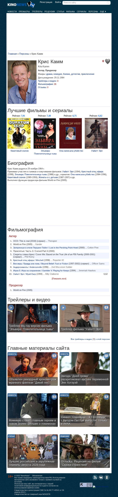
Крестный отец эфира (92, 171)
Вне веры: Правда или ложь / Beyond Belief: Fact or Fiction (40, 263)
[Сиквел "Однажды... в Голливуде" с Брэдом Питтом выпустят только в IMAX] (85, 410)
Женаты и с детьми (48, 177)
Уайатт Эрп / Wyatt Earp (24, 274)
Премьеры (24, 12)
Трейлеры (37, 12)
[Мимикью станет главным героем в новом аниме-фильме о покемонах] (32, 410)
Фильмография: (47, 84)
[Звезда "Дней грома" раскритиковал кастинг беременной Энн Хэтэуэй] (85, 369)
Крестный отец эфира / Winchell (28, 260)
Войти (58, 2)
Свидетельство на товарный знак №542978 (32, 494)
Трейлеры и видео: (48, 81)
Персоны (93, 12)
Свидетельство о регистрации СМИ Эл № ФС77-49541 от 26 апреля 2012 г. (39, 491)
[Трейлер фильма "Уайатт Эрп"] (85, 318)
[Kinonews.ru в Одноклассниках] (107, 477)
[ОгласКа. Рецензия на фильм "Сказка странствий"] (85, 451)
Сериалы (81, 12)
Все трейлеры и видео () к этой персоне (90, 339)
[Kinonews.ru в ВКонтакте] (101, 477)
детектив (75, 74)
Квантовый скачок (20, 151)
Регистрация (46, 2)
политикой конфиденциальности (27, 486)
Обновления (37, 476)
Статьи (60, 12)
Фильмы (70, 12)
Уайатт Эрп (97, 151)
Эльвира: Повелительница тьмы (45, 152)
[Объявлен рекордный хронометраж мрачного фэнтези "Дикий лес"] (32, 369)
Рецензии (49, 12)
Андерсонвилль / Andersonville (27, 267)
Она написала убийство (71, 151)
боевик (66, 74)
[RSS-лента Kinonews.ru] (95, 477)
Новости (12, 12)
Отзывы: (43, 87)
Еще (102, 12)
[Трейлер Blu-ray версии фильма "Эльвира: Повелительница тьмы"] (32, 318)
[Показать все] (59, 278)
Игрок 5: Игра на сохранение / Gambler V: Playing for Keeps (41, 270)
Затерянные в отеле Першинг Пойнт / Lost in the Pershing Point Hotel (45, 247)
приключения (87, 74)
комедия (58, 74)
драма (49, 74)
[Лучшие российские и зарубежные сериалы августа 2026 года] (32, 451)
